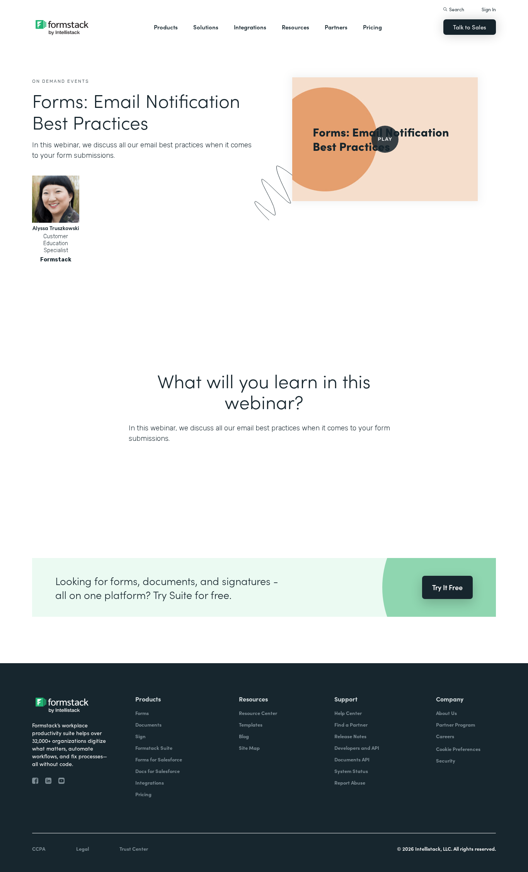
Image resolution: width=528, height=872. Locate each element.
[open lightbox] (385, 139)
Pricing (372, 27)
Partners (336, 27)
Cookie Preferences (458, 749)
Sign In (489, 9)
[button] (166, 27)
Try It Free (447, 587)
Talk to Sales (469, 27)
